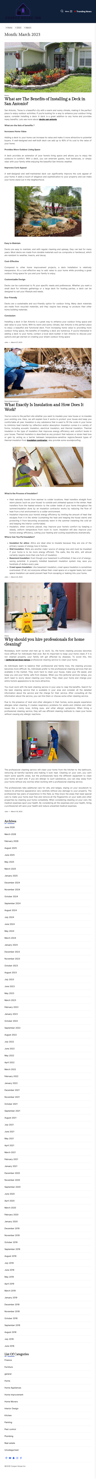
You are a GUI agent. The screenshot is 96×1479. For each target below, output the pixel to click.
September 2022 (12, 1028)
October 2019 (11, 1242)
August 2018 (10, 1332)
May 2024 (9, 931)
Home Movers (11, 1401)
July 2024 (9, 917)
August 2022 (10, 1034)
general (8, 1374)
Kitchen (8, 1415)
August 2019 (10, 1256)
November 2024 (12, 889)
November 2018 (12, 1311)
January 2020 (11, 1221)
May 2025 (9, 862)
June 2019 (9, 1270)
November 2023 (12, 958)
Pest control (10, 1429)
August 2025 (10, 848)
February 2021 (11, 1159)
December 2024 (12, 882)
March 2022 (10, 1069)
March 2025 (10, 869)
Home (6, 95)
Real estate (9, 1443)
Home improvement (11, 401)
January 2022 (11, 1083)
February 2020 (11, 1214)
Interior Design (11, 1408)
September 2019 (12, 1249)
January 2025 (11, 875)
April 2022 (9, 1062)
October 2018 (11, 1318)
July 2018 (9, 1339)
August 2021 (10, 1117)
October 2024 (11, 896)
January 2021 (10, 1166)
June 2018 (9, 1346)
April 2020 (9, 1200)
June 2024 (9, 924)
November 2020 (12, 1180)
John (6, 342)
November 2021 (12, 1097)
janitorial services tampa (18, 660)
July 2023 (9, 979)
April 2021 (9, 1145)
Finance (8, 1360)
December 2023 (12, 951)
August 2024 (10, 910)
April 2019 (9, 1283)
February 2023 (11, 1007)
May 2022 (9, 1055)
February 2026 (11, 841)
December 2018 (12, 1304)
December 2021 (12, 1090)
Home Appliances (12, 1387)
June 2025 (9, 855)
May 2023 (9, 993)
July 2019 (9, 1263)
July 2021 (9, 1124)
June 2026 (9, 827)
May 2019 (9, 1277)
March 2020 (10, 1207)
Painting (8, 1422)
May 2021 (9, 1138)
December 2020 (12, 1173)
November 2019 (12, 1235)
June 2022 (9, 1048)
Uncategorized (11, 1450)
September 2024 (12, 903)
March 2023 (10, 1000)
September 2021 (12, 1111)
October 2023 (11, 965)
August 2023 (10, 972)
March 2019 (10, 1290)
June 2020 (9, 1194)
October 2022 (11, 1021)
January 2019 (10, 1297)
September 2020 (12, 1187)
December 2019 (12, 1228)
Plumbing (8, 1436)
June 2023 (9, 986)
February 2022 (11, 1076)
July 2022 (9, 1041)
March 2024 (10, 938)
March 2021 (10, 1152)
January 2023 (11, 1014)
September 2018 (12, 1325)
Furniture (8, 1367)
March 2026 (10, 834)
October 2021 (11, 1104)
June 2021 (9, 1131)
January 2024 (11, 945)
